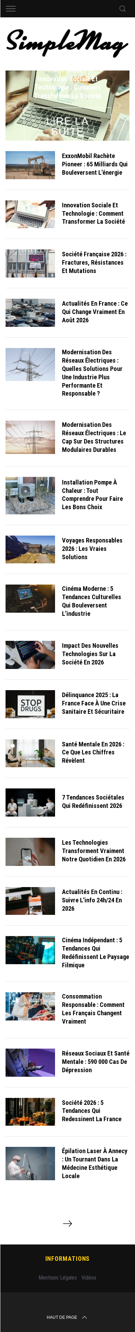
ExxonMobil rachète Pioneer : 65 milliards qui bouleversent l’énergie (95, 164)
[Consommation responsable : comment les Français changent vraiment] (30, 1006)
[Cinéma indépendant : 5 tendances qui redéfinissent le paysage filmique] (30, 950)
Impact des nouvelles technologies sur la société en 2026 (90, 654)
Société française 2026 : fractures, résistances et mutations (94, 262)
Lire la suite (67, 126)
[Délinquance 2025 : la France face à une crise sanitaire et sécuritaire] (30, 704)
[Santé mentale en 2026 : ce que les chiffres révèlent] (30, 753)
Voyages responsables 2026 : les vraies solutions (92, 549)
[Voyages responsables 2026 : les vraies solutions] (30, 550)
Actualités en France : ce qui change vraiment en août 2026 (95, 312)
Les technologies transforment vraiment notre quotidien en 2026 (94, 851)
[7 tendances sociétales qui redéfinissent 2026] (30, 802)
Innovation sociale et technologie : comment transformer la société (93, 213)
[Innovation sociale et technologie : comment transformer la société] (30, 214)
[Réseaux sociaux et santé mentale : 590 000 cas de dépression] (30, 1063)
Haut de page (62, 1317)
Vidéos (88, 1277)
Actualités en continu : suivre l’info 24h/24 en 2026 (92, 900)
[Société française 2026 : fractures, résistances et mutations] (30, 263)
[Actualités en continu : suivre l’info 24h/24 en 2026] (30, 901)
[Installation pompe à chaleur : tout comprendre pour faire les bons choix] (30, 495)
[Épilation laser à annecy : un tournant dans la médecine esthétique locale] (30, 1163)
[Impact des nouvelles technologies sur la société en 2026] (30, 655)
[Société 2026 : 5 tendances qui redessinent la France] (30, 1112)
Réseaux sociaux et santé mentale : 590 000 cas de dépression (95, 1062)
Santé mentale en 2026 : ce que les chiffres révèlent (93, 752)
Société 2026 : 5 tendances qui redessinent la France (92, 1111)
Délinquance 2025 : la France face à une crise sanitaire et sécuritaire (94, 703)
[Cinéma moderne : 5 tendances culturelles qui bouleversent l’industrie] (30, 599)
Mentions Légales (57, 1277)
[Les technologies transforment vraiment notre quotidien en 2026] (30, 852)
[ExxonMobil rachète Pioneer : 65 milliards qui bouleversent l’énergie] (30, 165)
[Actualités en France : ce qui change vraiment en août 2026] (30, 313)
